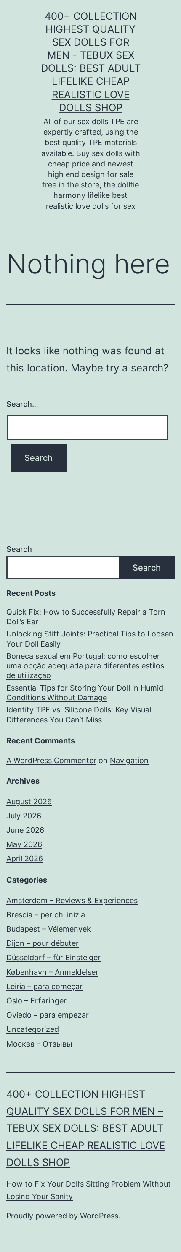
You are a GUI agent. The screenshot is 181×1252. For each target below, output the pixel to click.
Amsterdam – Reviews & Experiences (72, 900)
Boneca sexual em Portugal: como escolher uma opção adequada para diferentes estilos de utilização (85, 666)
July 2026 (23, 815)
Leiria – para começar (44, 986)
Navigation (129, 760)
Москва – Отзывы (39, 1043)
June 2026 (25, 830)
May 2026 (24, 844)
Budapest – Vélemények (48, 929)
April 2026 (24, 858)
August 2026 (29, 801)
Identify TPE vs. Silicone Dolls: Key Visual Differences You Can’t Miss (78, 714)
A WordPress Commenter (51, 760)
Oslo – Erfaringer (36, 1000)
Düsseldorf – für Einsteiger (53, 957)
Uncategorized (32, 1029)
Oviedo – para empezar (47, 1014)
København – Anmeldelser (52, 972)
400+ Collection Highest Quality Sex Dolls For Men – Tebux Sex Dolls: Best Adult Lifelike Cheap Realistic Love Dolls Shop (85, 1128)
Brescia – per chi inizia (45, 914)
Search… (22, 404)
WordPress (99, 1215)
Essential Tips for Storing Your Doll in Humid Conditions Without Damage (84, 692)
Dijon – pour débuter (42, 943)
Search (19, 549)
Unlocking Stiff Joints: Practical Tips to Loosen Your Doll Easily (89, 638)
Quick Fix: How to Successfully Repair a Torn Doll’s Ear (85, 617)
